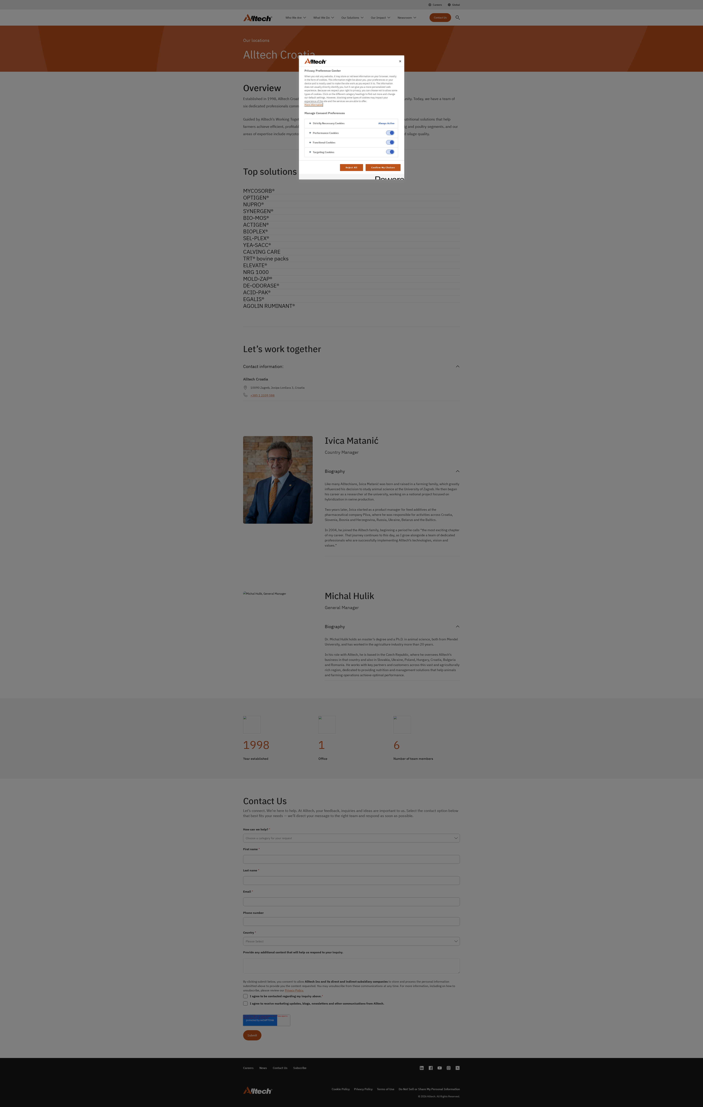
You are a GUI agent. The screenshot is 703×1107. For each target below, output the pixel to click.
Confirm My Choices (383, 167)
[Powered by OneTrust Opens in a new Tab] (388, 177)
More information (313, 104)
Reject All (352, 167)
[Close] (400, 61)
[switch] (390, 132)
